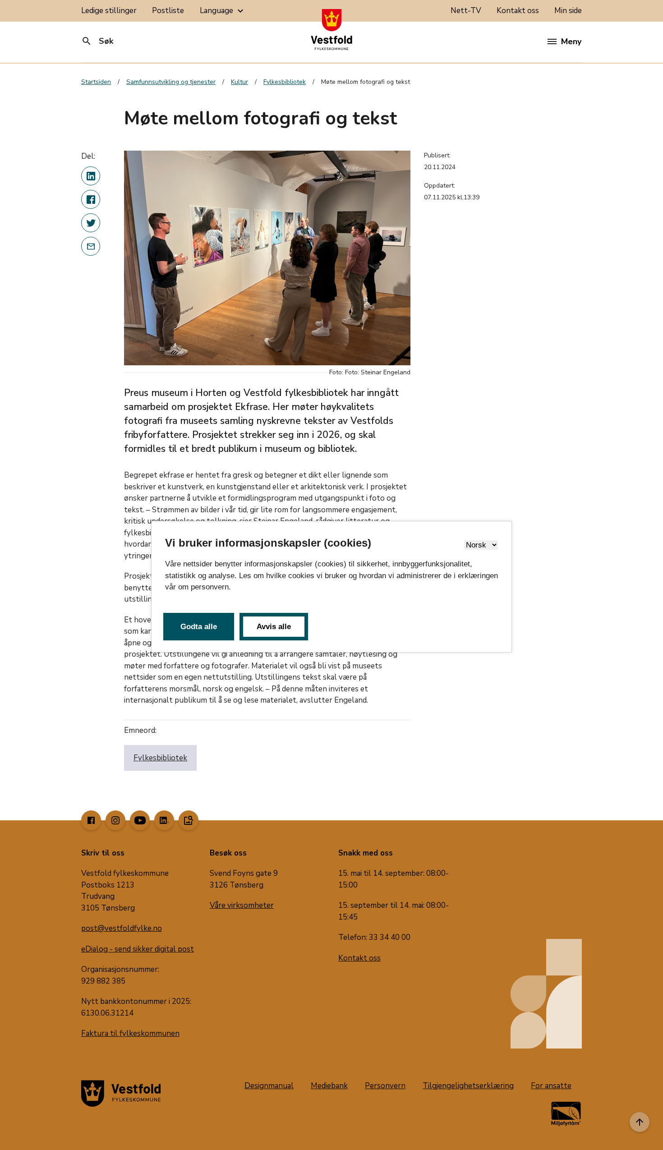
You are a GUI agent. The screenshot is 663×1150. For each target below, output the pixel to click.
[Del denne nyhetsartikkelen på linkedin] (90, 175)
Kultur (239, 82)
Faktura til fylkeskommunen (130, 1033)
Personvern (385, 1086)
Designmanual (269, 1086)
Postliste (168, 10)
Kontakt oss (518, 10)
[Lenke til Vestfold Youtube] (140, 820)
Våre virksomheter (242, 905)
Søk (97, 41)
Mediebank (329, 1086)
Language (223, 10)
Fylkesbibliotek (284, 82)
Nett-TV (466, 10)
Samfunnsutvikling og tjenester (171, 82)
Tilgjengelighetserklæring (468, 1086)
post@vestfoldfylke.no (121, 928)
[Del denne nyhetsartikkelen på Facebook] (90, 199)
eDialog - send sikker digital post (137, 949)
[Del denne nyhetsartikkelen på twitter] (90, 222)
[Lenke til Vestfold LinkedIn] (164, 820)
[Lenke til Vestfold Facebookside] (91, 820)
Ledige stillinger (109, 10)
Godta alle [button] (198, 626)
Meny (571, 41)
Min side (568, 10)
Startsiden (96, 82)
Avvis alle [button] (274, 626)
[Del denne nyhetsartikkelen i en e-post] (90, 246)
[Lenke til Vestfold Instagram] (115, 820)
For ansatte (551, 1086)
